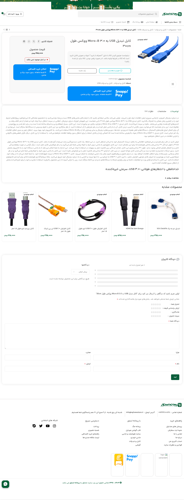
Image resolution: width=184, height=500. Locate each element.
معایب (88, 352)
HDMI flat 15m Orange (134, 228)
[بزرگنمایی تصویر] (172, 84)
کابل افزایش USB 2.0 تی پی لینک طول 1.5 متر (57, 230)
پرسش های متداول (174, 426)
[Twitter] (41, 426)
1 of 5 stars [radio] (160, 304)
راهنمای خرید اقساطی (90, 434)
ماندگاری (175, 312)
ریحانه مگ (136, 426)
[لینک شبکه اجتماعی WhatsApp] (29, 42)
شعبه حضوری (93, 430)
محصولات (172, 29)
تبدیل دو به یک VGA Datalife (168, 228)
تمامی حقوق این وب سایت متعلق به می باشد (90, 482)
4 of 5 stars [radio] (154, 304)
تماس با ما (178, 434)
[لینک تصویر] (171, 405)
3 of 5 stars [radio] (156, 304)
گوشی (138, 445)
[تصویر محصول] (165, 209)
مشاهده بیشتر (173, 178)
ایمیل (87, 363)
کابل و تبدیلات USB (145, 29)
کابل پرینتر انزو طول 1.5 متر (22, 228)
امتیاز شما (175, 304)
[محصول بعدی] (4, 29)
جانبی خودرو (136, 437)
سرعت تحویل (174, 316)
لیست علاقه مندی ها (91, 437)
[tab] (174, 111)
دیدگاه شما (173, 321)
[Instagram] (54, 426)
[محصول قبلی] (9, 29)
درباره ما (179, 437)
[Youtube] (47, 426)
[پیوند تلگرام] (24, 42)
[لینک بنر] (96, 4)
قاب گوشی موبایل (133, 430)
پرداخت (96, 426)
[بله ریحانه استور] (34, 426)
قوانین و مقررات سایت (173, 445)
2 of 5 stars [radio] (158, 304)
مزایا (177, 352)
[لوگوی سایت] (172, 14)
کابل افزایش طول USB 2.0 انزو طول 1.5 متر (93, 230)
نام (177, 363)
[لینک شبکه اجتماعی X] (34, 42)
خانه (179, 29)
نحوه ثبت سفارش (175, 430)
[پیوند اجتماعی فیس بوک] (39, 42)
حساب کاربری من (175, 441)
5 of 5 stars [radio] (152, 304)
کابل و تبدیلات (160, 29)
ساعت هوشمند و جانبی (131, 434)
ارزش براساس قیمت (171, 308)
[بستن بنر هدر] (3, 4)
